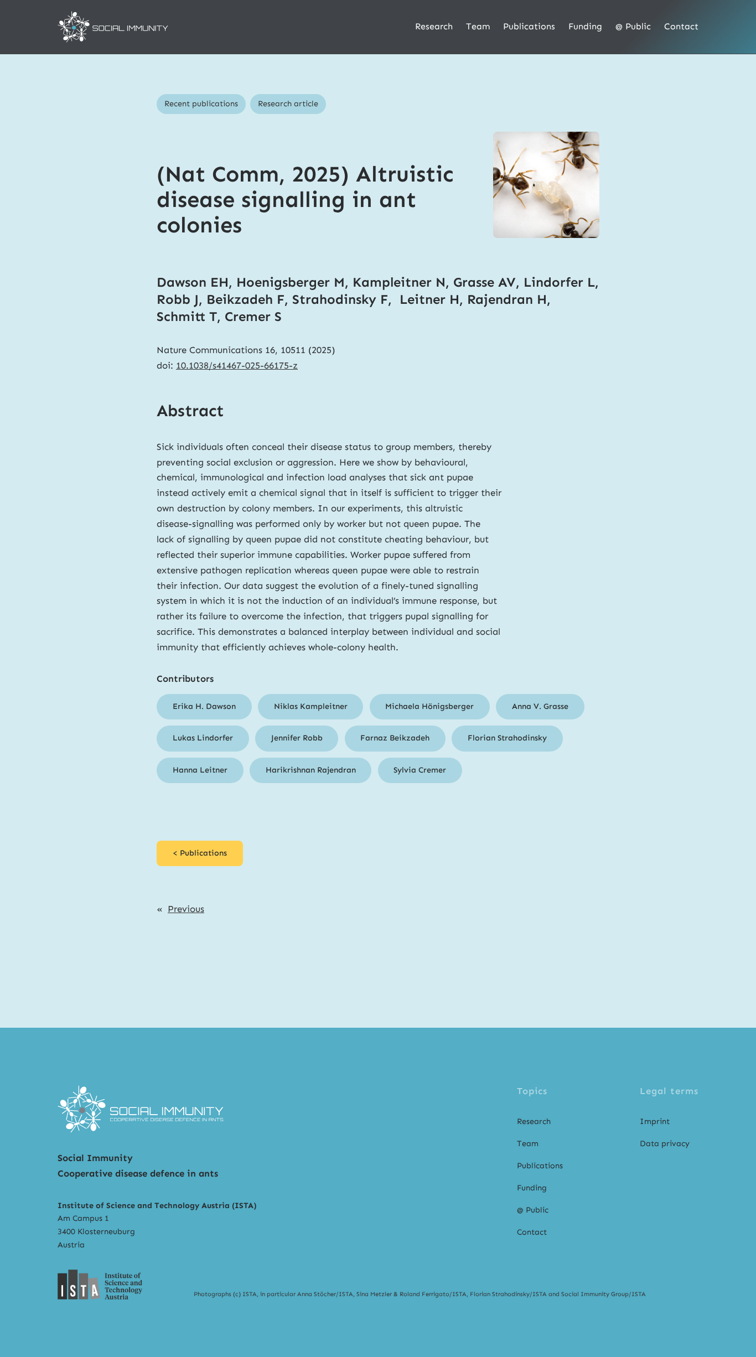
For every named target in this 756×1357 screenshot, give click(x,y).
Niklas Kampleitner (311, 706)
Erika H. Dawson (204, 706)
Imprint (655, 1121)
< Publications (200, 853)
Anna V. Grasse (540, 706)
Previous (186, 908)
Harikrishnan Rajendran (311, 770)
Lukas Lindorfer (203, 738)
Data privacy (665, 1143)
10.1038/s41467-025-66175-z (237, 365)
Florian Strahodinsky (507, 738)
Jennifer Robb (297, 738)
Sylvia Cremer (419, 770)
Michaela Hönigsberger (429, 706)
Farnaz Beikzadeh (394, 738)
